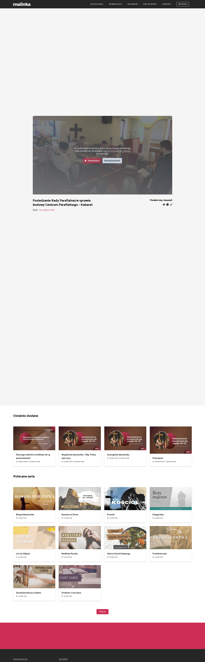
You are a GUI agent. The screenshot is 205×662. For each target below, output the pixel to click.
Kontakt (166, 4)
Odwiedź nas (115, 4)
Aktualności (96, 4)
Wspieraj (182, 4)
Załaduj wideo (93, 161)
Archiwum (132, 4)
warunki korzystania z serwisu (117, 151)
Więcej (102, 612)
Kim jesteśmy (150, 4)
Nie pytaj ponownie (112, 161)
